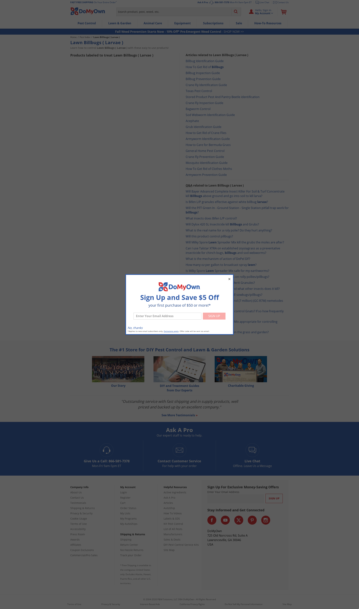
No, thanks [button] (135, 328)
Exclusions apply (171, 331)
